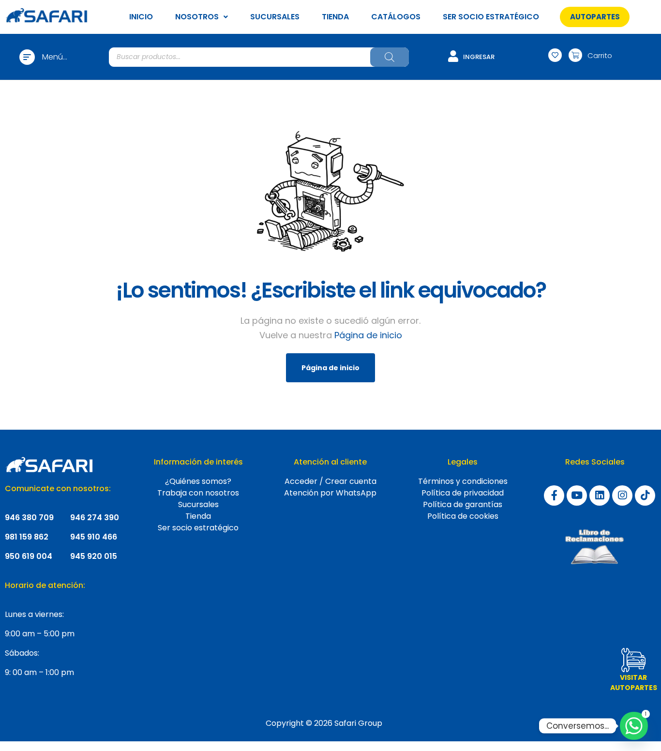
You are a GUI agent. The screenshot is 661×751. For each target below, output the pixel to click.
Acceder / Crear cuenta (330, 481)
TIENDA (335, 16)
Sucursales (198, 504)
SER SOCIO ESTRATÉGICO (491, 16)
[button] (595, 17)
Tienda (198, 516)
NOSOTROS (197, 16)
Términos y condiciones (463, 481)
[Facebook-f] (554, 495)
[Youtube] (577, 495)
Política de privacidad (462, 492)
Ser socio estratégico (198, 527)
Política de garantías (462, 504)
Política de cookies (462, 516)
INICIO (141, 16)
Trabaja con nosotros (198, 492)
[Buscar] (389, 57)
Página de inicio (368, 335)
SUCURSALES (275, 16)
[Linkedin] (599, 495)
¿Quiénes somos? (198, 481)
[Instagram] (622, 495)
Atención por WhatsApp (330, 492)
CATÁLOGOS (396, 16)
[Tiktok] (645, 495)
